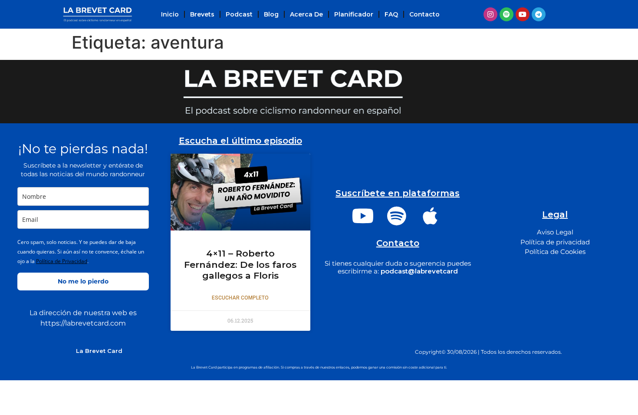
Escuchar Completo (240, 298)
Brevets (202, 14)
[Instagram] (490, 14)
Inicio (170, 14)
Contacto (424, 14)
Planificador (353, 14)
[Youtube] (522, 14)
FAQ (391, 14)
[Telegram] (539, 14)
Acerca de (306, 14)
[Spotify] (506, 14)
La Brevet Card (99, 350)
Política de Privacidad (61, 261)
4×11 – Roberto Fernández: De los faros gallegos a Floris (240, 264)
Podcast (239, 14)
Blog (271, 14)
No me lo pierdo (83, 281)
